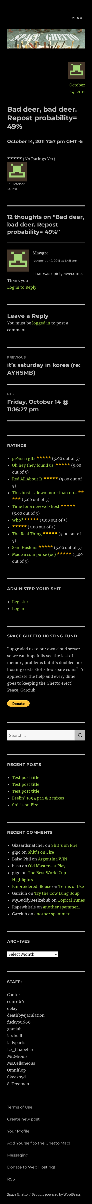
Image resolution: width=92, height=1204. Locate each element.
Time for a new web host (36, 506)
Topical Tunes (71, 900)
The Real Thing (27, 533)
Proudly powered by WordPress (56, 1194)
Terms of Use (71, 886)
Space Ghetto (17, 1194)
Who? (17, 520)
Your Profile (18, 1131)
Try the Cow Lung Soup (56, 893)
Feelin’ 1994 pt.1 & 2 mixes (38, 798)
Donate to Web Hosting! (31, 1167)
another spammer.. (61, 907)
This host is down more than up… (44, 492)
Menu (76, 18)
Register (20, 601)
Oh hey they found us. (33, 465)
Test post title (25, 777)
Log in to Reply (21, 287)
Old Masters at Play (47, 865)
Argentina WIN (52, 859)
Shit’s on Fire (25, 804)
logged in (41, 323)
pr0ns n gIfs (23, 458)
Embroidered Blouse (31, 886)
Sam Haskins (24, 547)
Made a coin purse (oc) (34, 554)
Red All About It (27, 479)
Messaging (17, 1155)
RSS (11, 1179)
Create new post (23, 1119)
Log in (18, 608)
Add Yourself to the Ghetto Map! (38, 1143)
